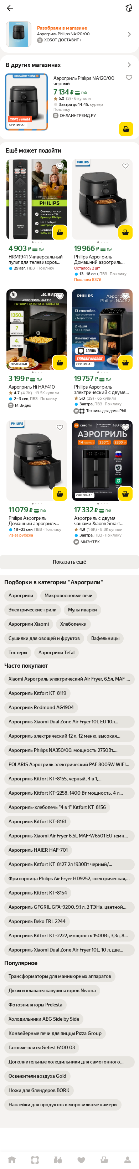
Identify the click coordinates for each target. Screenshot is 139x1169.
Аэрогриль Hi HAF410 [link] (32, 387)
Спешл (34, 1160)
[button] (10, 8)
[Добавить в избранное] (129, 77)
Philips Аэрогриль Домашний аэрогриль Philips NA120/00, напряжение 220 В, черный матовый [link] (97, 259)
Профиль (127, 1160)
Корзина (104, 1160)
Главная (11, 1160)
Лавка (58, 1160)
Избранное (81, 1160)
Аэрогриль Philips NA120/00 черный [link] (83, 81)
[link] (20, 595)
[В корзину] (126, 129)
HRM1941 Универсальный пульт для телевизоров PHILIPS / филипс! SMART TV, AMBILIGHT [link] (36, 259)
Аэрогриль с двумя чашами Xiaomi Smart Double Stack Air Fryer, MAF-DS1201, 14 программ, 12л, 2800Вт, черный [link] (99, 521)
